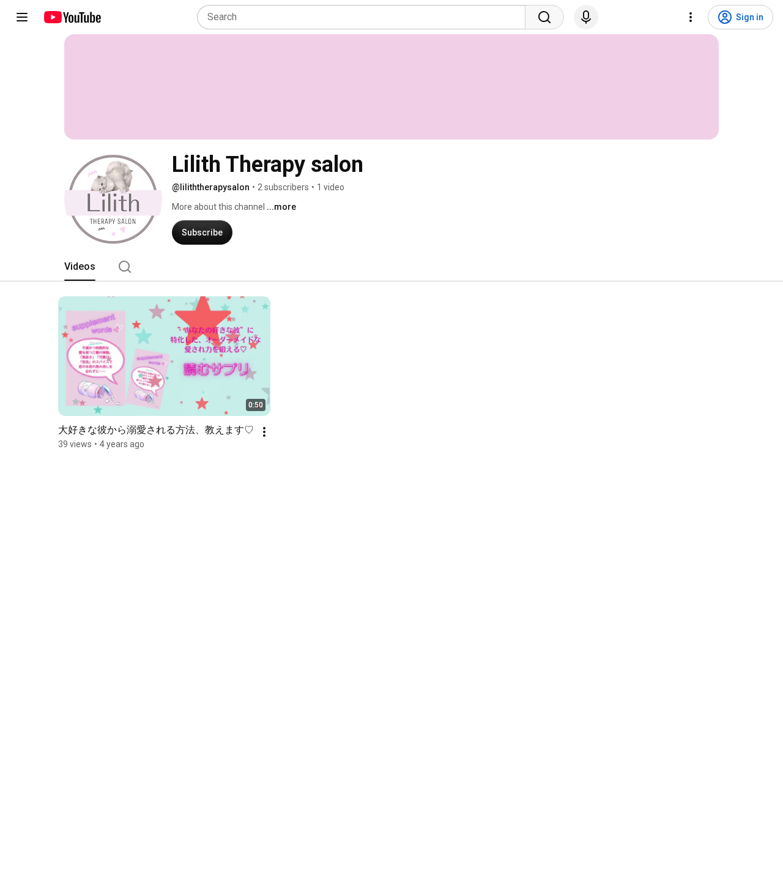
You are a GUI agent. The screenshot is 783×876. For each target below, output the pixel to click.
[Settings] (690, 17)
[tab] (79, 266)
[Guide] (22, 17)
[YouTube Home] (71, 17)
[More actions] (264, 432)
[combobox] (364, 17)
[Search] (544, 17)
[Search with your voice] (586, 17)
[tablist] (391, 266)
